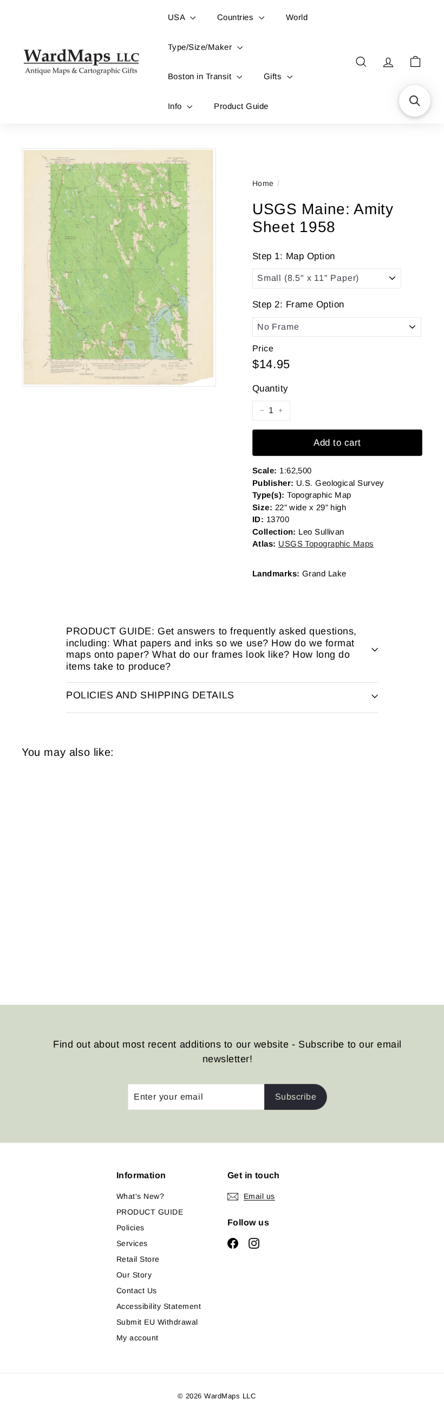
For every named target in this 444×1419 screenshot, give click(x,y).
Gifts (274, 76)
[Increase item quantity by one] (280, 410)
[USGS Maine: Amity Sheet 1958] (51, 873)
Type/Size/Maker (201, 47)
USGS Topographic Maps (326, 543)
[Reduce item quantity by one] (262, 410)
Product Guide (241, 106)
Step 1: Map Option (293, 256)
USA (177, 17)
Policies (130, 1227)
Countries (236, 17)
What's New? (140, 1196)
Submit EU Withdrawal (157, 1322)
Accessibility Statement (158, 1306)
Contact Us (136, 1290)
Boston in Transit (201, 76)
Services (132, 1243)
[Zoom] (119, 267)
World (297, 17)
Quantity (270, 388)
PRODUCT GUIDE (149, 1212)
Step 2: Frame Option (298, 304)
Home (263, 183)
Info (176, 106)
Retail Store (138, 1259)
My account (137, 1337)
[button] (414, 101)
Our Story (134, 1274)
